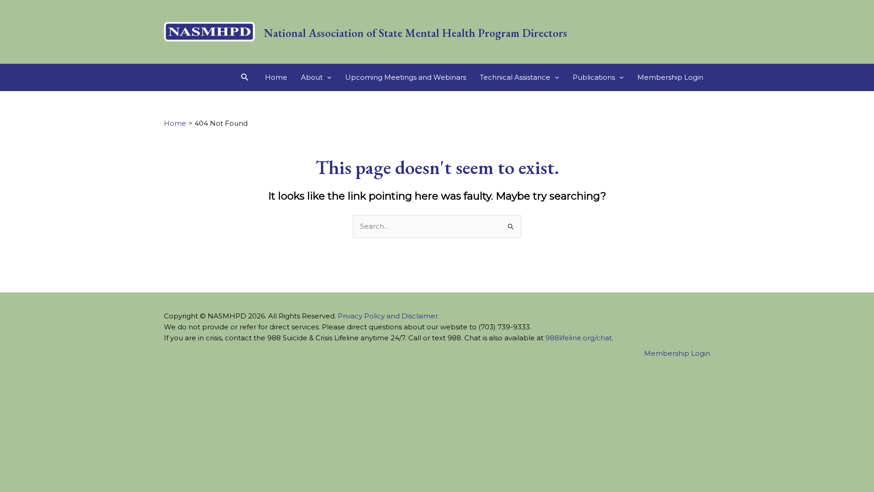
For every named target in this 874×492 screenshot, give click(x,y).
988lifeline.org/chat (578, 337)
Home (276, 77)
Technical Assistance (515, 77)
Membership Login (670, 77)
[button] (245, 77)
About (312, 77)
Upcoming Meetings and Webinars (405, 77)
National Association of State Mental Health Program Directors (415, 33)
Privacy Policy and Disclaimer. (388, 316)
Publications (594, 77)
